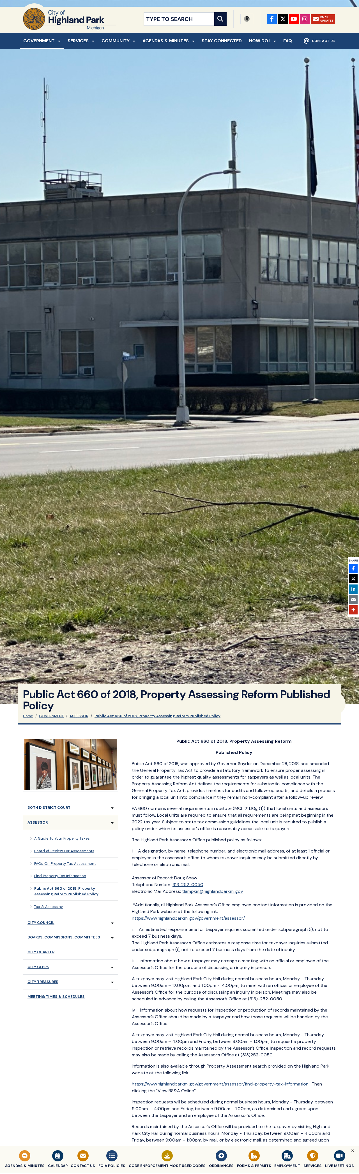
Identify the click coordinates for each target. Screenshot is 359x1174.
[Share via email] (353, 599)
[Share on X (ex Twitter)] (353, 578)
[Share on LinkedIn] (353, 589)
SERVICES (79, 41)
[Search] (220, 19)
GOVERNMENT (39, 41)
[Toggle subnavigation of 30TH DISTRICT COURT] (112, 808)
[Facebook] (272, 19)
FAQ (287, 41)
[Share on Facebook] (353, 568)
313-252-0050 (187, 885)
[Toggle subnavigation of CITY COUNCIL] (112, 923)
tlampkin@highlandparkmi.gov (212, 891)
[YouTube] (294, 19)
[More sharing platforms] (353, 609)
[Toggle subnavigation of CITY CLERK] (112, 967)
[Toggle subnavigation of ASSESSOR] (112, 823)
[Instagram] (305, 19)
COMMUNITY (116, 41)
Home (28, 716)
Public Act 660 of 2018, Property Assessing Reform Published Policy (157, 716)
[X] (283, 19)
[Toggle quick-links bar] (353, 1151)
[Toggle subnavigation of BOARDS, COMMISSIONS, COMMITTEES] (112, 937)
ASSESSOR (79, 716)
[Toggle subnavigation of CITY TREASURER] (112, 982)
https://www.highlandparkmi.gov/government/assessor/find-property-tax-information (220, 1084)
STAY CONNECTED (222, 41)
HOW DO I (260, 41)
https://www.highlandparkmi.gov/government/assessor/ (188, 918)
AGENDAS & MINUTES (166, 41)
